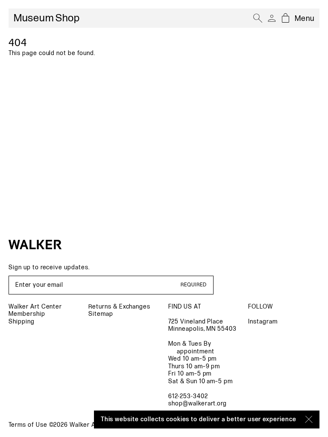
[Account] (271, 18)
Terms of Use (28, 424)
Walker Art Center (35, 306)
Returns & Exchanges (119, 306)
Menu (304, 18)
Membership (27, 314)
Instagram (263, 321)
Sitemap (100, 314)
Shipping (22, 321)
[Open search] (258, 18)
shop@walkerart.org (197, 403)
